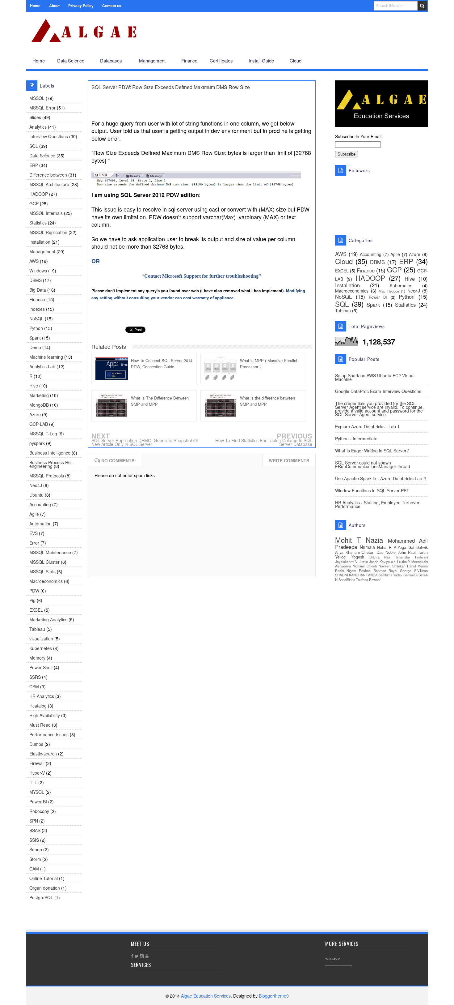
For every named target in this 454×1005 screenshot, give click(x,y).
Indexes (37, 309)
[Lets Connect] (409, 60)
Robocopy (39, 811)
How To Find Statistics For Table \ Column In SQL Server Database (263, 442)
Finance (37, 299)
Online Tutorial (43, 878)
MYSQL (36, 792)
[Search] (422, 6)
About (54, 5)
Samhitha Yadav (390, 574)
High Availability (44, 715)
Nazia (374, 540)
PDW (34, 591)
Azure (35, 414)
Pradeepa (346, 546)
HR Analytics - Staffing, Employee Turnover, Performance (377, 504)
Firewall (36, 763)
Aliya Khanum (347, 552)
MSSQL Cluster (44, 562)
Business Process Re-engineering (50, 464)
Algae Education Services (206, 996)
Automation (40, 523)
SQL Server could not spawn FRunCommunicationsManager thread (372, 464)
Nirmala (367, 547)
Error (34, 543)
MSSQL (36, 98)
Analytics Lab (42, 366)
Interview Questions (48, 136)
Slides (35, 117)
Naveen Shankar (392, 565)
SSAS (34, 830)
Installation (39, 242)
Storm (35, 859)
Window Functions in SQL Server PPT (372, 490)
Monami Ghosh (364, 565)
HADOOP (38, 194)
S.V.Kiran (421, 570)
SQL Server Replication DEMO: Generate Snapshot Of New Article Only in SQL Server (144, 442)
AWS (34, 261)
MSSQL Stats (42, 571)
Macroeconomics (46, 581)
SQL (33, 146)
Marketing (39, 395)
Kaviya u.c (388, 561)
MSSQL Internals (46, 213)
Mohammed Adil (408, 540)
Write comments (289, 460)
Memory (37, 658)
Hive (33, 386)
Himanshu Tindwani (411, 556)
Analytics (38, 127)
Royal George (400, 570)
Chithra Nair (379, 556)
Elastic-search (43, 754)
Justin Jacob (368, 561)
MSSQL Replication (48, 232)
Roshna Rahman (372, 570)
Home (35, 5)
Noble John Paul (400, 552)
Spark (35, 338)
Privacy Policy (81, 5)
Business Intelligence (49, 453)
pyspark (37, 443)
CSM (34, 686)
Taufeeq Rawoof (368, 579)
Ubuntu (36, 495)
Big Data (37, 290)
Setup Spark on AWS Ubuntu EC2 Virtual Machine (374, 377)
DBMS (35, 280)
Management (42, 251)
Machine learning (46, 357)
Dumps (36, 744)
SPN (33, 821)
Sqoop (35, 849)
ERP (33, 165)
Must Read (40, 725)
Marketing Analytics (48, 619)
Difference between (48, 175)
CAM (34, 869)
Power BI (38, 801)
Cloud (344, 261)
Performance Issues (49, 734)
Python (36, 328)
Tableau (37, 629)
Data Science (42, 155)
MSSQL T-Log (43, 433)
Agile (34, 514)
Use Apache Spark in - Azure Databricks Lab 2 (380, 478)
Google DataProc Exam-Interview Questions (378, 391)
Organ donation (44, 888)
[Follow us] (399, 60)
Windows (38, 270)
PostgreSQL (41, 897)
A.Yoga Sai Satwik (411, 547)
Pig (32, 600)
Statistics (38, 223)
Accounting (40, 504)
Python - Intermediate (356, 438)
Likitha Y (403, 561)
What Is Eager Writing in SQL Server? (372, 450)
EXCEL (36, 610)
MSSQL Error (42, 108)
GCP (34, 203)
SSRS (35, 677)
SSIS (34, 840)
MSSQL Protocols (46, 476)
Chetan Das (372, 552)
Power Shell (41, 667)
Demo (35, 347)
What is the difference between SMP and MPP (267, 401)
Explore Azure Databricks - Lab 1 (367, 426)
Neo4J (35, 485)
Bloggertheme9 (274, 996)
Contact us (111, 5)
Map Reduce (389, 291)
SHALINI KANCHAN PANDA (356, 574)
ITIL (33, 782)
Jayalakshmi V (346, 561)
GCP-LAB (38, 424)
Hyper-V (37, 773)
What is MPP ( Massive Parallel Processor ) (268, 363)
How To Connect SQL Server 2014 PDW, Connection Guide (161, 363)
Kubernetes (40, 648)
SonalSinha (346, 579)
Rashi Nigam (345, 570)
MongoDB (39, 405)
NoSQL (36, 318)
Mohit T (348, 540)
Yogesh (357, 557)
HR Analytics (41, 696)
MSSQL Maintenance (50, 552)
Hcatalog (38, 706)
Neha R (384, 547)
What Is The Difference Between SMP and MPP (160, 401)
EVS (33, 533)
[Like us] (389, 60)
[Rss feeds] (419, 60)
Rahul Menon (417, 565)
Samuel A (410, 574)
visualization (41, 638)
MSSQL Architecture (49, 184)
